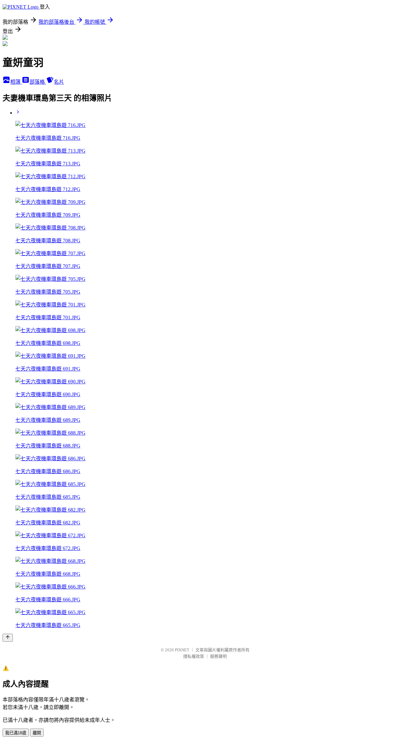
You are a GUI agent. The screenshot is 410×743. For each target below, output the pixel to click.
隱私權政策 (193, 656)
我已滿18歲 (15, 732)
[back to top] (8, 638)
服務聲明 (218, 656)
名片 (59, 82)
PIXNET (182, 649)
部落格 (37, 82)
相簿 (16, 82)
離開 (37, 732)
